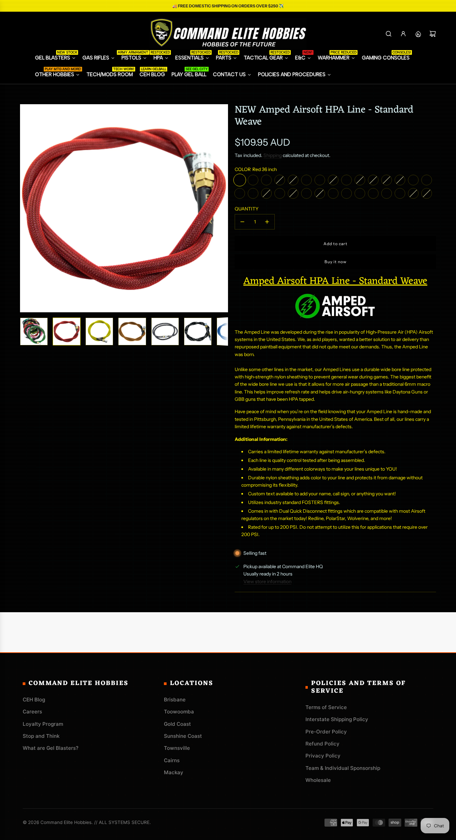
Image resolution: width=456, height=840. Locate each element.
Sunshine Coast (183, 736)
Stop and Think (41, 736)
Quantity (246, 209)
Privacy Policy (322, 755)
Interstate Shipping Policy (336, 719)
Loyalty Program (43, 724)
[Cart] (432, 33)
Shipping (272, 155)
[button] (25, 208)
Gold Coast (177, 724)
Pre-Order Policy (326, 731)
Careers (32, 711)
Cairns (172, 760)
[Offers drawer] (418, 33)
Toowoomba (179, 711)
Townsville (177, 748)
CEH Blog (34, 699)
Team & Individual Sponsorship (342, 768)
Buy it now (335, 261)
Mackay (173, 772)
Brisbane (175, 699)
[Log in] (403, 33)
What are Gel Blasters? (50, 748)
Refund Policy (322, 743)
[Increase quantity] (267, 221)
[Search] (388, 33)
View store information (267, 581)
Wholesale (318, 780)
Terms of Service (326, 707)
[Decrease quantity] (242, 221)
